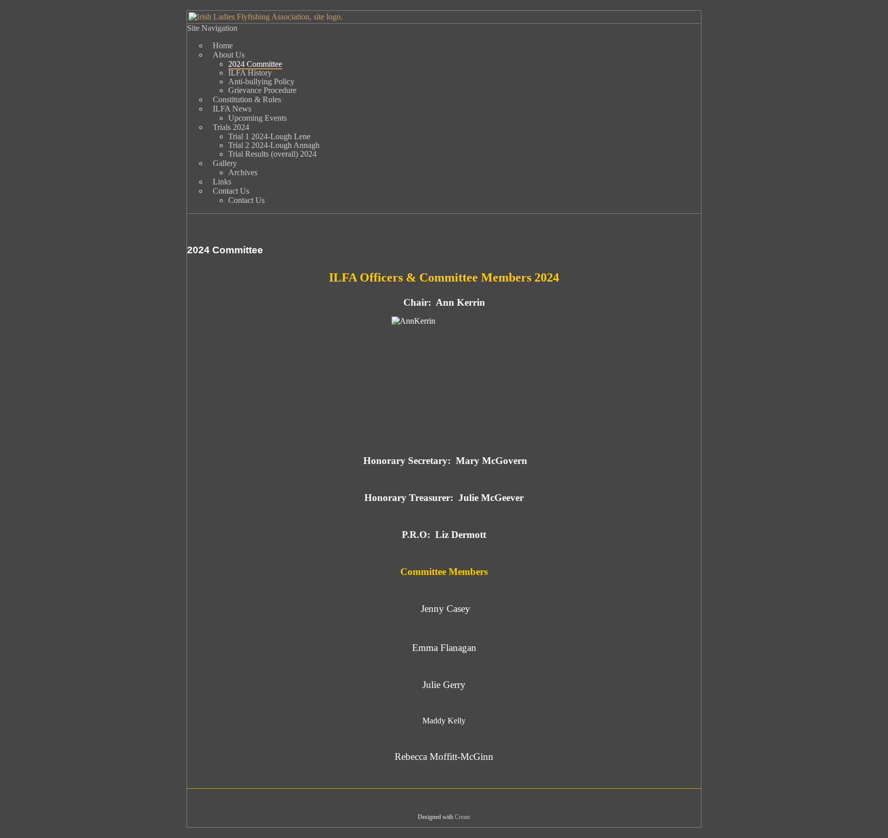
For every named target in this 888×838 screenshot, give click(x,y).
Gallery (225, 163)
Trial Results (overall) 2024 (272, 154)
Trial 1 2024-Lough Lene (269, 136)
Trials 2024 (231, 127)
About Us (229, 54)
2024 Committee (255, 64)
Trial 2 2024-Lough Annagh (274, 145)
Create (462, 817)
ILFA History (250, 72)
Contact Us (231, 191)
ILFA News (232, 108)
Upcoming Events (257, 118)
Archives (242, 172)
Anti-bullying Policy (261, 81)
